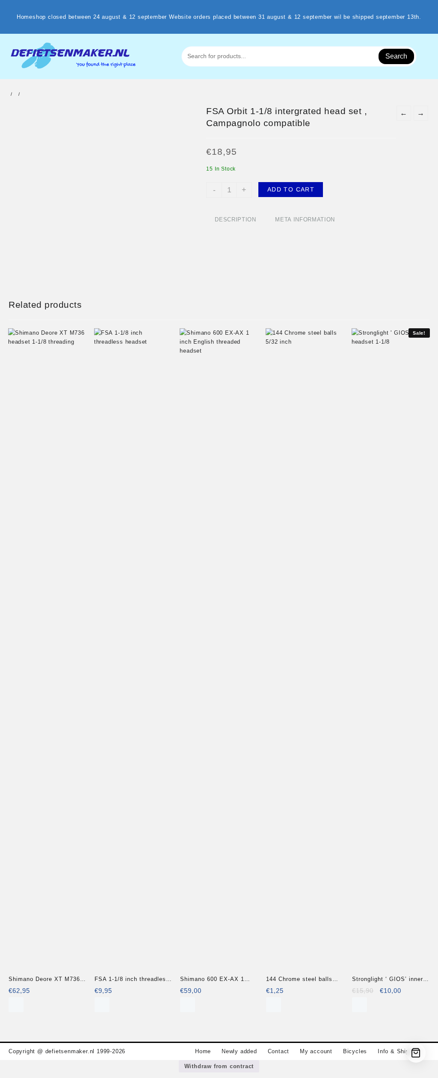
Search (396, 56)
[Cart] (416, 1053)
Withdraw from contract (219, 1066)
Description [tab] (235, 219)
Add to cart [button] (16, 1004)
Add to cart (290, 189)
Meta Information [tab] (304, 219)
